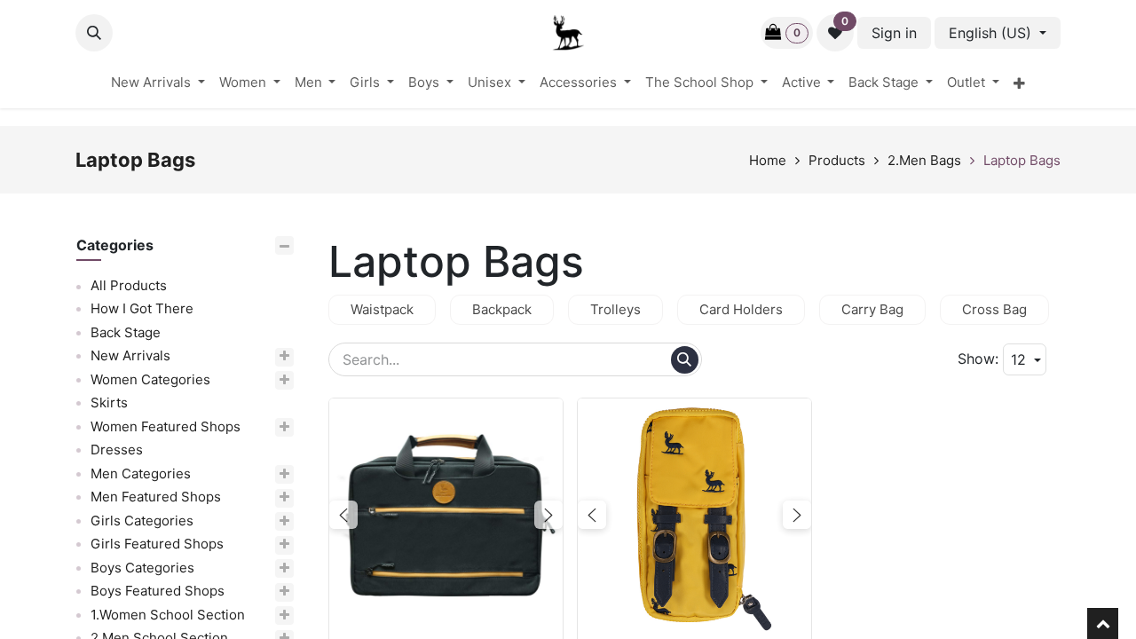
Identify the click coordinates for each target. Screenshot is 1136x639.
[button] (94, 32)
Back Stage (126, 332)
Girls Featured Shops (157, 544)
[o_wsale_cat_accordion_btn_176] (239, 357)
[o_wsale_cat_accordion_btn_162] (249, 474)
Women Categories (150, 379)
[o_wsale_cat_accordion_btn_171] (274, 427)
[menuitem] (158, 83)
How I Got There (142, 309)
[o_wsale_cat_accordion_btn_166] (266, 545)
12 (1020, 359)
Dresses (117, 450)
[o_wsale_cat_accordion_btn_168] (266, 592)
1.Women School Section (168, 614)
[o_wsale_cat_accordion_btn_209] (276, 615)
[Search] (684, 360)
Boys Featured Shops (158, 591)
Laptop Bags (1022, 160)
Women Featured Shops (166, 426)
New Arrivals (130, 356)
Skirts (109, 403)
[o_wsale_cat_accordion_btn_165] (251, 521)
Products (837, 160)
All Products (129, 285)
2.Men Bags (924, 160)
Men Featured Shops (156, 497)
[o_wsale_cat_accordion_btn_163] (264, 498)
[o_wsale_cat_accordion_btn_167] (251, 568)
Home (767, 160)
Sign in (894, 33)
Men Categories (141, 473)
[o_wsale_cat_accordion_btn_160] (259, 380)
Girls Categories (142, 520)
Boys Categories (142, 567)
